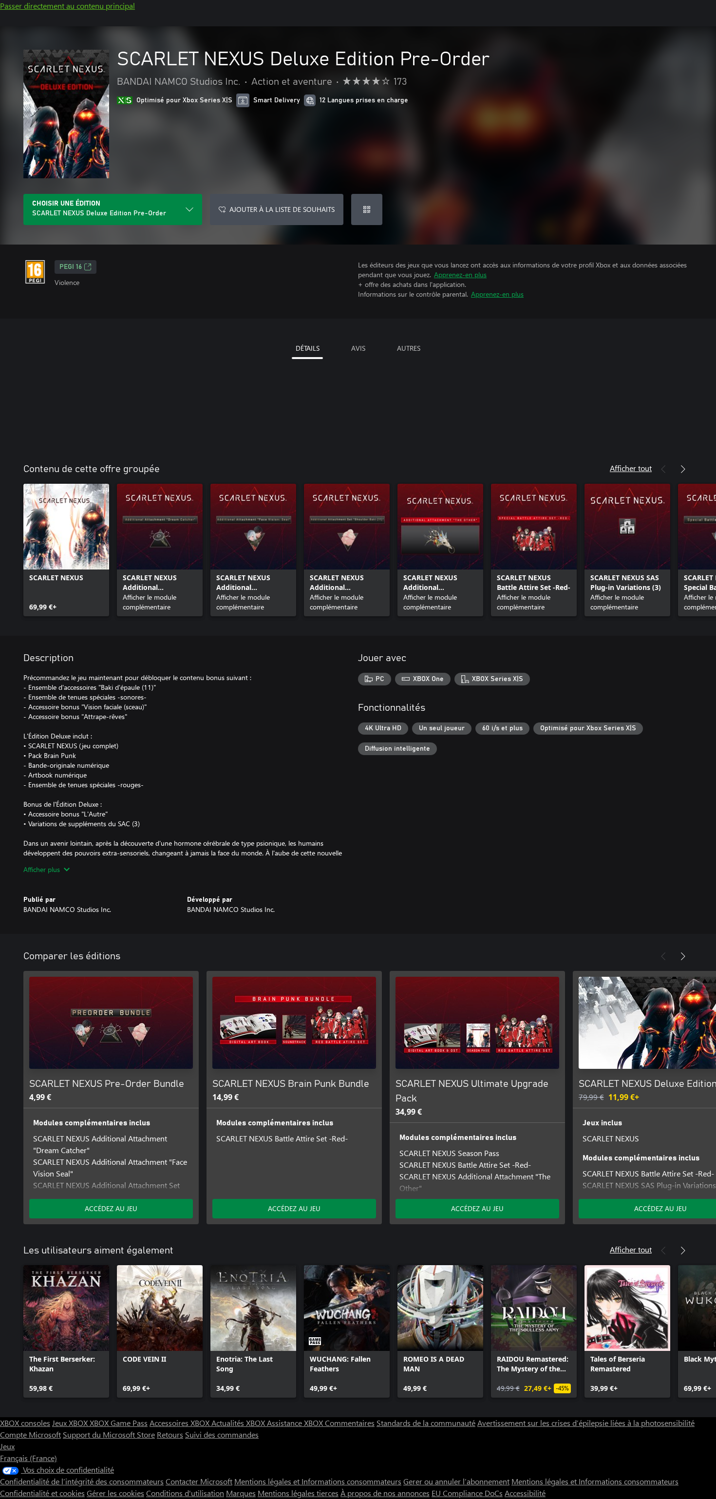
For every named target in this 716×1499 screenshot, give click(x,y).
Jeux (7, 1446)
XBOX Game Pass (119, 1423)
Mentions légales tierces (298, 1493)
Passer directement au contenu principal (67, 5)
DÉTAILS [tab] (308, 348)
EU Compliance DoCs (467, 1493)
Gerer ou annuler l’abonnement (456, 1481)
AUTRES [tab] (408, 348)
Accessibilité (525, 1493)
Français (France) (28, 1458)
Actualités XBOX (239, 1423)
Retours (170, 1434)
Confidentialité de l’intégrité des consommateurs (82, 1481)
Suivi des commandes (222, 1434)
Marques (241, 1493)
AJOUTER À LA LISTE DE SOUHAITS (282, 209)
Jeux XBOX (71, 1423)
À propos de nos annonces (385, 1493)
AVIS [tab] (358, 348)
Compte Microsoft (30, 1434)
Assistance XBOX (296, 1423)
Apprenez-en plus (460, 274)
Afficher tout (631, 468)
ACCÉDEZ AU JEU (111, 1208)
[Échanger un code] (366, 209)
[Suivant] (683, 469)
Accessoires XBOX (180, 1423)
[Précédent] (663, 469)
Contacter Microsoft (199, 1481)
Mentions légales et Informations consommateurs (317, 1481)
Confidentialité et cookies (42, 1493)
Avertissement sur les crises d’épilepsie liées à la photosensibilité (586, 1423)
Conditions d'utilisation (185, 1493)
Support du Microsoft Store (109, 1434)
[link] (66, 550)
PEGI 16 (70, 267)
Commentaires (350, 1423)
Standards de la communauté (426, 1423)
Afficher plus (41, 869)
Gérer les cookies (115, 1493)
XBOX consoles (25, 1423)
